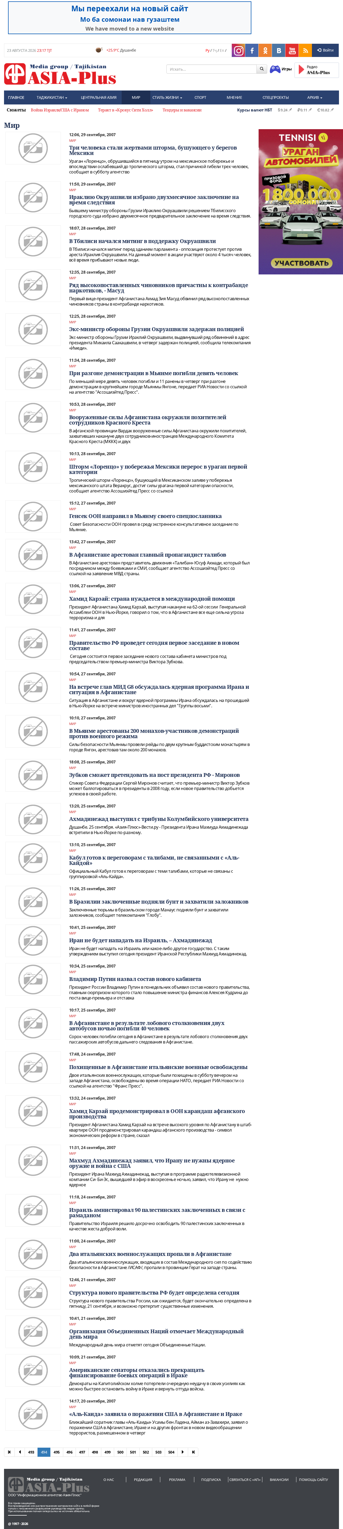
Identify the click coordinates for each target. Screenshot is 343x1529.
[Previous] (19, 1452)
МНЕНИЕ (234, 97)
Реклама (177, 1479)
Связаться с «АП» (245, 1479)
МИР (136, 97)
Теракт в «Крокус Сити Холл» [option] (125, 110)
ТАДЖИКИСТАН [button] (51, 97)
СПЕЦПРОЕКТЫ (276, 97)
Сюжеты (16, 110)
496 (69, 1452)
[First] (9, 1452)
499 (108, 1452)
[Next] (182, 1452)
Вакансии (279, 1479)
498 (95, 1452)
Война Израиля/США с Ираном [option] (60, 110)
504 (171, 1452)
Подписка (211, 1479)
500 (120, 1452)
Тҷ (214, 50)
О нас (108, 1479)
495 (57, 1452)
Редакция (143, 1479)
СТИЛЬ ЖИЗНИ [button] (166, 97)
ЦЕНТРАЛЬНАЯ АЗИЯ (99, 97)
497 (82, 1452)
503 (158, 1452)
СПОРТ (200, 97)
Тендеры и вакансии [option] (182, 110)
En (222, 50)
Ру (207, 50)
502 (146, 1452)
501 (133, 1452)
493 (31, 1452)
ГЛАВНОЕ (16, 97)
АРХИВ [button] (313, 97)
